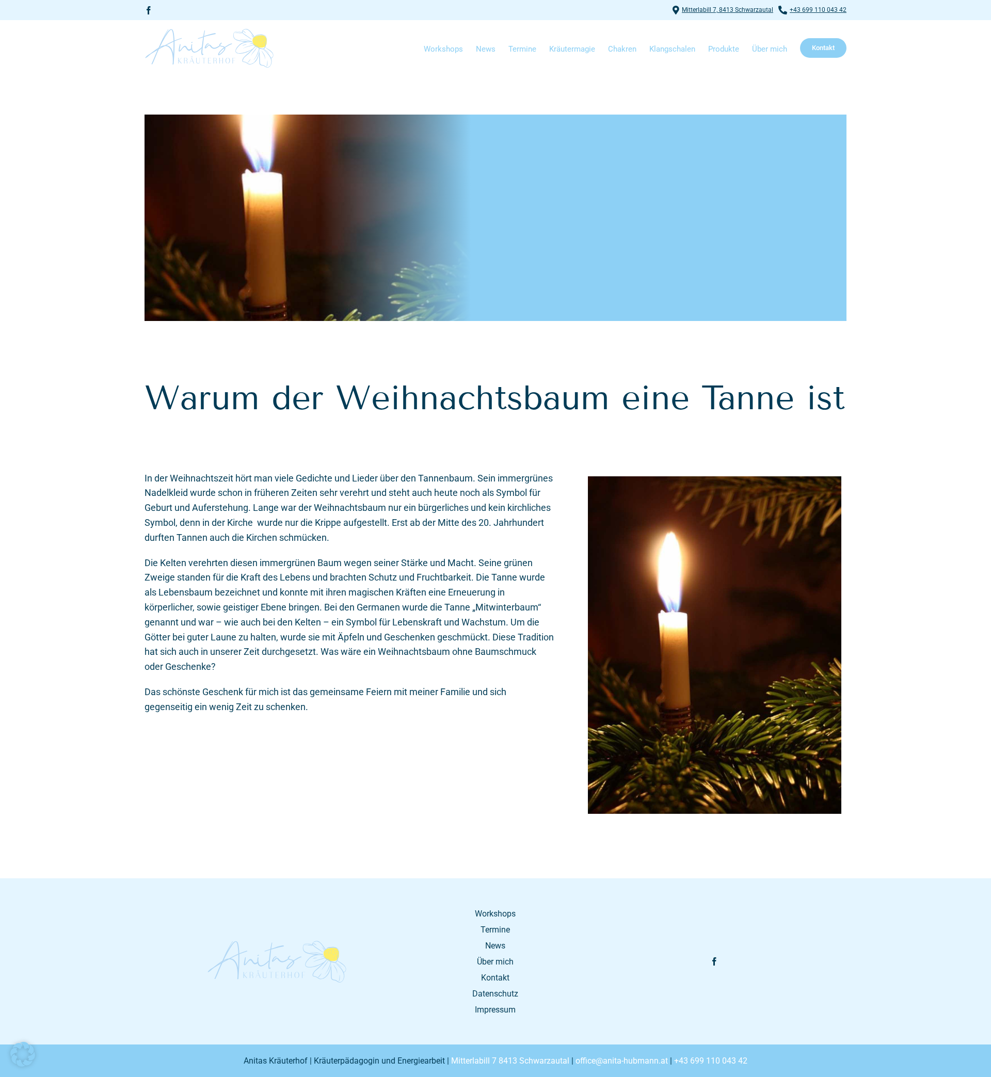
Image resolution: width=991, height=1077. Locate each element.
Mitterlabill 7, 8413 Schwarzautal (727, 9)
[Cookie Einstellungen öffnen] (22, 1063)
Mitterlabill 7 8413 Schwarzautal (510, 1061)
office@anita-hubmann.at (622, 1061)
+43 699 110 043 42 (818, 9)
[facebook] (149, 10)
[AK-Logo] (276, 944)
